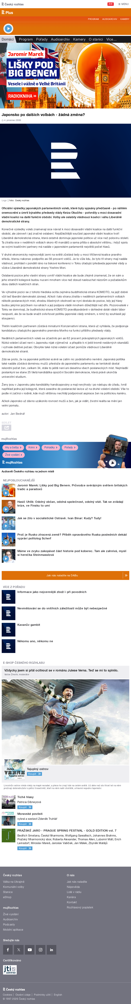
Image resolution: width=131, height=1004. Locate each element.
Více (111, 39)
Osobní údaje (23, 994)
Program (93, 19)
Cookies (7, 994)
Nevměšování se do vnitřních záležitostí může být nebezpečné (62, 608)
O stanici (96, 39)
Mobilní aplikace (13, 929)
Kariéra (71, 897)
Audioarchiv (109, 19)
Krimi (31, 447)
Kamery (124, 19)
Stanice (8, 892)
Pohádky (49, 447)
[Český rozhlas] (13, 4)
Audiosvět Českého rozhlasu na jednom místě (28, 471)
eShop (7, 897)
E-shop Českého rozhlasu (24, 662)
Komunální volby (13, 887)
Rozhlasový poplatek (80, 907)
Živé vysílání (12, 454)
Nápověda (73, 887)
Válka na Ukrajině (13, 881)
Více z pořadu (14, 587)
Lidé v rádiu (74, 892)
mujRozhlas (9, 439)
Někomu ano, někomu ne (35, 641)
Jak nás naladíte (77, 881)
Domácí (8, 39)
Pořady (42, 39)
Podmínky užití (42, 994)
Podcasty (9, 924)
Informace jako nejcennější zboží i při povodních (51, 592)
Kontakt (72, 902)
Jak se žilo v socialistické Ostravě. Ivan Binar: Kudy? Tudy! (59, 518)
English (58, 994)
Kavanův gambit (28, 624)
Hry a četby (12, 447)
